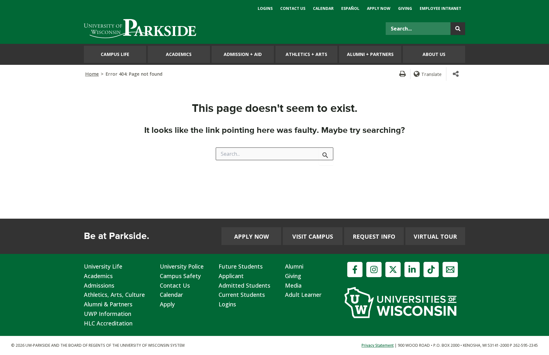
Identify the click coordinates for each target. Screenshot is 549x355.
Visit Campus (312, 236)
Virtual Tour (435, 236)
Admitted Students (244, 285)
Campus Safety (180, 276)
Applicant (231, 276)
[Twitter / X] (393, 269)
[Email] (450, 269)
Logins (227, 304)
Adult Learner (303, 294)
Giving (293, 276)
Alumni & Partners (108, 304)
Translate (431, 74)
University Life (103, 266)
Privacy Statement (378, 345)
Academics (98, 276)
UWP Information (107, 313)
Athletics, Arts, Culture (114, 294)
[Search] (458, 28)
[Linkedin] (412, 269)
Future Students (241, 266)
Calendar (171, 294)
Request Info (374, 236)
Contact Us (175, 285)
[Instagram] (374, 269)
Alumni (294, 266)
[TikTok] (431, 269)
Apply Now (251, 236)
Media (293, 285)
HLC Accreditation (108, 323)
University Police (182, 266)
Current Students (242, 294)
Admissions (99, 285)
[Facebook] (355, 269)
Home (92, 74)
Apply (167, 304)
